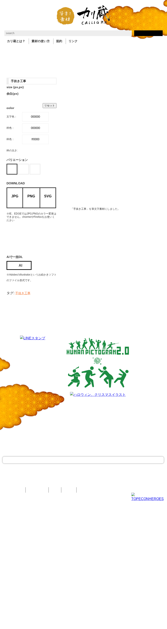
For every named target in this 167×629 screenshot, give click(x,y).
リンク (73, 41)
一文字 (9, 50)
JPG (14, 196)
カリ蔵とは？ (16, 41)
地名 (73, 50)
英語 (98, 50)
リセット (49, 105)
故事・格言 (25, 50)
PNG (31, 196)
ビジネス (43, 50)
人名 (110, 50)
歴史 (121, 50)
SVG (48, 196)
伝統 (132, 50)
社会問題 (59, 50)
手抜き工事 (22, 293)
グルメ (86, 50)
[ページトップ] (83, 460)
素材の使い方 (41, 41)
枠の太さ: (12, 150)
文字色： (12, 116)
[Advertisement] (41, 237)
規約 (59, 41)
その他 (9, 57)
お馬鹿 (145, 50)
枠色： (10, 127)
